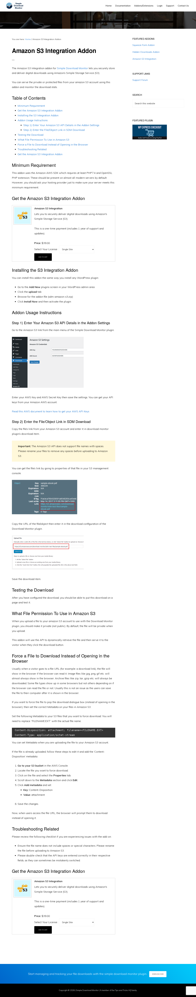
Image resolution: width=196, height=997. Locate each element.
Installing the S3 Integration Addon (38, 115)
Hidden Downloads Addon (146, 51)
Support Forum (140, 79)
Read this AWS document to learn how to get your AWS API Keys (50, 411)
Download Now (158, 974)
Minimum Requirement (31, 105)
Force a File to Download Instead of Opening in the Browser (53, 144)
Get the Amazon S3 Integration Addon (40, 110)
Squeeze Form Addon (143, 45)
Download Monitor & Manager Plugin (15, 5)
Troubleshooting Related (32, 149)
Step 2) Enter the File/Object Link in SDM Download (54, 130)
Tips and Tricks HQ (123, 990)
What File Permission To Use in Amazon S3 (43, 139)
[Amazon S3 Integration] (22, 224)
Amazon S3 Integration (144, 58)
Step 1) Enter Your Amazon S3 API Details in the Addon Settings (61, 125)
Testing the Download (30, 134)
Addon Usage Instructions (33, 120)
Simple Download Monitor (72, 68)
